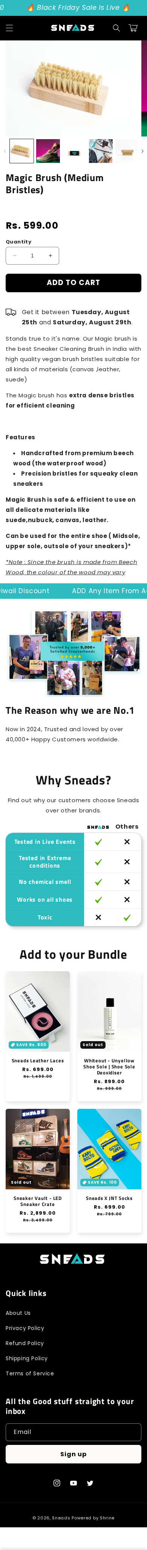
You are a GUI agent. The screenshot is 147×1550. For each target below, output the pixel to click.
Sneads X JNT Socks (109, 1198)
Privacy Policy (25, 1328)
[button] (9, 28)
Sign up (73, 1454)
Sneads (61, 1518)
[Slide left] (4, 151)
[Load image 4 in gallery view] (101, 151)
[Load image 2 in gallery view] (48, 151)
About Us (18, 1313)
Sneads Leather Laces (38, 1060)
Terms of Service (30, 1373)
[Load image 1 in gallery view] (22, 151)
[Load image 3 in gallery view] (74, 151)
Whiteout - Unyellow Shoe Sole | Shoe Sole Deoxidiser (109, 1066)
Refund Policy (25, 1343)
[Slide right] (142, 151)
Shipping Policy (27, 1358)
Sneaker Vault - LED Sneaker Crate (38, 1201)
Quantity (18, 241)
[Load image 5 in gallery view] (127, 151)
